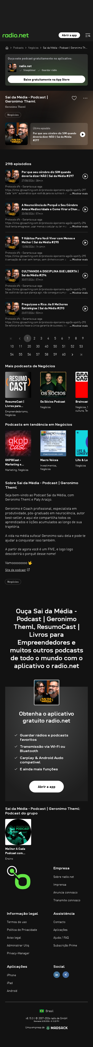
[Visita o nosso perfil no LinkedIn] (56, 975)
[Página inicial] (7, 48)
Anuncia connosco (65, 892)
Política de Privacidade (22, 929)
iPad (10, 983)
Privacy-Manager (18, 953)
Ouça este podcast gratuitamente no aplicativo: (40, 58)
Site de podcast (15, 570)
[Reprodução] (82, 134)
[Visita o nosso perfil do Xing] (65, 975)
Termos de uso (17, 922)
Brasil (49, 1011)
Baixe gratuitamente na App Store (47, 79)
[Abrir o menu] (87, 35)
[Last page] (81, 354)
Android (12, 990)
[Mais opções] (85, 98)
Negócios (13, 115)
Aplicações (60, 929)
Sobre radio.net (63, 876)
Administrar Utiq (18, 945)
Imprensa (59, 884)
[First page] (11, 338)
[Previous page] (19, 338)
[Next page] (72, 354)
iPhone (11, 975)
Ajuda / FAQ (61, 937)
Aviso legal (14, 937)
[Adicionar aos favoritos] (74, 97)
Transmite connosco (66, 900)
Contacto (59, 922)
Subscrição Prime (65, 945)
